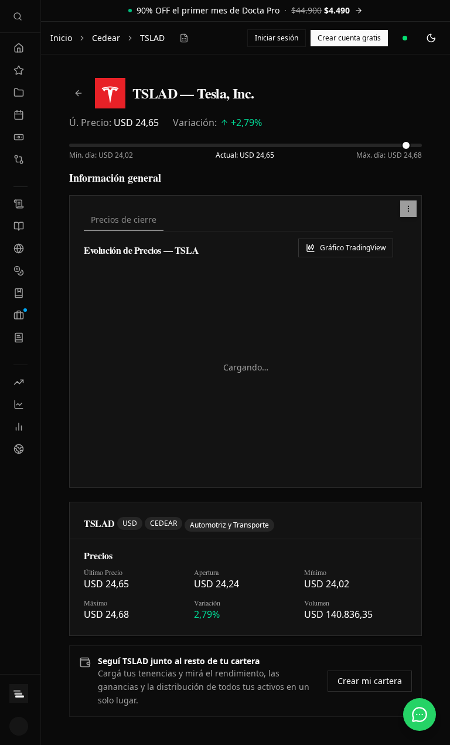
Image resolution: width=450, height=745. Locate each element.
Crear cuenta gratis (349, 38)
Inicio (61, 37)
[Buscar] (17, 16)
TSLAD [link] (152, 37)
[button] (408, 208)
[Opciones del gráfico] (408, 208)
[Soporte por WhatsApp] (419, 714)
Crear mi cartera (370, 680)
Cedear (106, 37)
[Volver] (78, 93)
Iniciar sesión (276, 38)
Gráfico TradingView (353, 248)
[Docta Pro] (20, 693)
